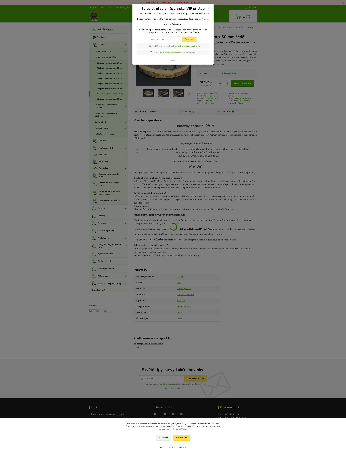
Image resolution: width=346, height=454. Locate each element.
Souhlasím (181, 437)
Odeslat (189, 39)
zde (184, 447)
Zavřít (173, 61)
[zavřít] (209, 7)
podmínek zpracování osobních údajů (187, 46)
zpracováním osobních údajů (172, 53)
